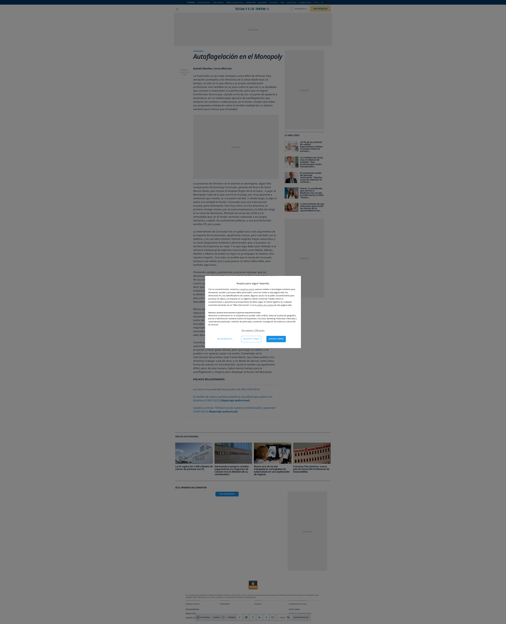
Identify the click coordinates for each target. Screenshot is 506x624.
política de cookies (265, 305)
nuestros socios (247, 289)
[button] (253, 330)
